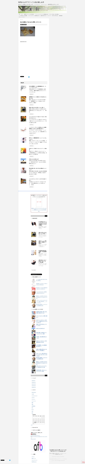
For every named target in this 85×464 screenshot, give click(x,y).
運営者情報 (60, 15)
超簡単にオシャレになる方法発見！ (29, 14)
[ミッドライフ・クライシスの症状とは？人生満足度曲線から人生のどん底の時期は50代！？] (23, 131)
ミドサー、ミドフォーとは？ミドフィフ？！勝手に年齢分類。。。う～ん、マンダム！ (41, 301)
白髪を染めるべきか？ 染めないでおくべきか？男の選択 (42, 261)
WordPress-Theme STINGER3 (58, 456)
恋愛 (32, 404)
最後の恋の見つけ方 (43, 15)
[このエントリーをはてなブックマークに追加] (28, 76)
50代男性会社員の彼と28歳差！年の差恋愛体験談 (43, 251)
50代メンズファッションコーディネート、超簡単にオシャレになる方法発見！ (39, 210)
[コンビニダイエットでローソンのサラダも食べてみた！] (23, 183)
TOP (19, 14)
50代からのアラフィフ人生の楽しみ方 (31, 2)
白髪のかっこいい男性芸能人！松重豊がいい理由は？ (42, 242)
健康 (32, 402)
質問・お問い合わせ (55, 15)
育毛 (32, 411)
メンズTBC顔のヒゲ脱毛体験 (23, 15)
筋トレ (33, 409)
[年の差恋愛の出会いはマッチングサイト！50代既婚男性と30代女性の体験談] (33, 225)
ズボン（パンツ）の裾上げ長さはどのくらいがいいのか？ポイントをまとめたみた (41, 354)
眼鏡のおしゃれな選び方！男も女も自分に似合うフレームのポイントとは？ (41, 297)
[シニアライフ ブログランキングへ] (33, 434)
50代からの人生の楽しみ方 (34, 159)
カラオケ (33, 397)
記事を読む (31, 94)
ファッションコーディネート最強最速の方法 (41, 14)
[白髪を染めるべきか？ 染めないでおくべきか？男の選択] (33, 264)
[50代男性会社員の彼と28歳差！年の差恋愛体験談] (33, 254)
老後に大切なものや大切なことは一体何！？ (37, 107)
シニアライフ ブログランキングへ (35, 435)
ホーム (22, 14)
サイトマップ (49, 15)
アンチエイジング (34, 395)
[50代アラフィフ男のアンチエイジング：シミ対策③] (23, 152)
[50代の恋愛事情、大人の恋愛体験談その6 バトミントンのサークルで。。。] (23, 90)
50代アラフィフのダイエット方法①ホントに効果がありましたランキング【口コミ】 (41, 321)
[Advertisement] (28, 51)
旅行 (32, 407)
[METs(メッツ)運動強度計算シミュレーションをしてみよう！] (23, 142)
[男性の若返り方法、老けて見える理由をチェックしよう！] (23, 172)
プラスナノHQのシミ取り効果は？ (54, 14)
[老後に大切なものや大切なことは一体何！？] (23, 111)
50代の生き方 (34, 392)
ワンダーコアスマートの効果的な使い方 (34, 15)
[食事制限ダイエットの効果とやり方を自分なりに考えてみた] (23, 101)
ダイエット (33, 399)
